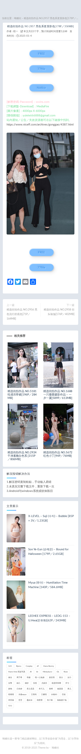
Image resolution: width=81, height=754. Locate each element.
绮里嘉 (11, 700)
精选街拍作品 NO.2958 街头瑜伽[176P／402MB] (59, 312)
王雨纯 (34, 694)
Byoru (18, 666)
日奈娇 (19, 689)
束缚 (51, 689)
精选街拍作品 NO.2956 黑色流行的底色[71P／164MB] (22, 314)
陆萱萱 (40, 700)
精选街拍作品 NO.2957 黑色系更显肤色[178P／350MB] (40, 26)
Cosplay (29, 666)
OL (58, 672)
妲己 (18, 683)
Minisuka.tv (47, 672)
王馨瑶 (44, 694)
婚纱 (27, 683)
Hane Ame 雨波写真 (16, 672)
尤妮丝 (44, 683)
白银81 (54, 694)
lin (37, 672)
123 (10, 666)
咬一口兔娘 (39, 677)
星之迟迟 (30, 689)
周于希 (19, 677)
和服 (29, 677)
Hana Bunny (48, 666)
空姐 (64, 694)
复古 (61, 677)
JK (31, 672)
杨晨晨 (60, 689)
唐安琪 (52, 677)
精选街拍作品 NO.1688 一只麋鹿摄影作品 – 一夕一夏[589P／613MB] (57, 394)
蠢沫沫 (29, 700)
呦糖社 (17, 18)
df (38, 666)
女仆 (69, 677)
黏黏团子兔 (62, 700)
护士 (67, 683)
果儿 (69, 689)
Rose (66, 672)
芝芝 (20, 700)
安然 (35, 683)
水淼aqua (22, 694)
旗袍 (10, 689)
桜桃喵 (11, 694)
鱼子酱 (50, 700)
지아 (10, 706)
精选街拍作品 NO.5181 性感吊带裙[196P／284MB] (22, 394)
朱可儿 (41, 689)
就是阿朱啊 (56, 683)
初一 (15, 31)
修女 (10, 677)
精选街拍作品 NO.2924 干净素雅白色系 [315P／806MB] (22, 456)
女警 (10, 683)
